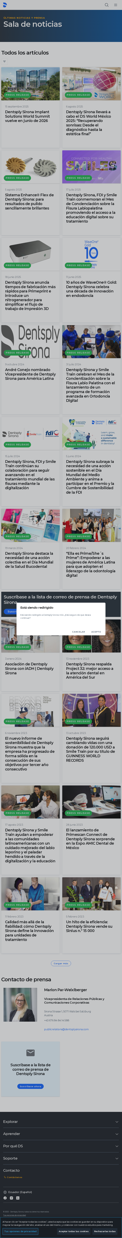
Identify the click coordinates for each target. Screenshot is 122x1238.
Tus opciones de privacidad (20, 1231)
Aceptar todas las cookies (74, 1231)
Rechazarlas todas (105, 1231)
